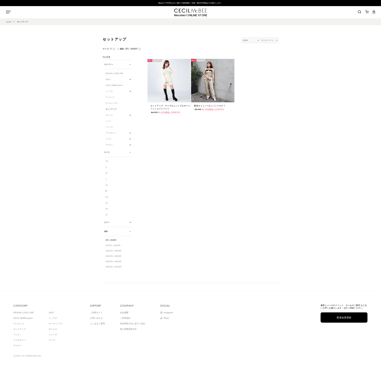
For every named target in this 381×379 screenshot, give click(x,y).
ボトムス (53, 329)
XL (107, 185)
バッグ (108, 121)
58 (107, 197)
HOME (8, 21)
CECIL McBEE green (114, 85)
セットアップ (111, 109)
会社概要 (124, 312)
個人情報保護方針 (128, 329)
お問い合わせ (96, 318)
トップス (53, 318)
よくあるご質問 (97, 323)
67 (107, 215)
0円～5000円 (132, 49)
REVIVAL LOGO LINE (114, 73)
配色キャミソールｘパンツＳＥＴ (209, 106)
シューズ (109, 127)
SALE (51, 312)
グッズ (52, 340)
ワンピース (110, 97)
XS (107, 161)
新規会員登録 (344, 317)
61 (107, 203)
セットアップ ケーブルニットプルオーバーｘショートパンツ (170, 107)
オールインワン (112, 103)
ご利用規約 (125, 318)
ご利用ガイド (96, 312)
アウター (17, 345)
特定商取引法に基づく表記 (132, 323)
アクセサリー (19, 340)
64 (107, 209)
